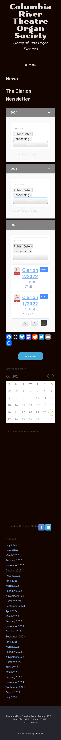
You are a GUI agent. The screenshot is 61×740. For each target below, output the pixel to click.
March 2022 (12, 672)
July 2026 (11, 545)
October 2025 (13, 570)
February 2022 (14, 677)
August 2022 (13, 667)
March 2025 (12, 585)
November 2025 (15, 565)
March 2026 (12, 555)
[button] (30, 112)
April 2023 (11, 641)
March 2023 (12, 646)
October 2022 (13, 662)
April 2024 (11, 611)
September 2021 (15, 687)
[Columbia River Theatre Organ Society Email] (48, 527)
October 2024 (13, 601)
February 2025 (14, 590)
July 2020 (11, 697)
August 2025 (13, 575)
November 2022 (15, 656)
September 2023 (15, 636)
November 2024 (15, 596)
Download (44, 269)
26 (51, 412)
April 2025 (11, 580)
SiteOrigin (39, 733)
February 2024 (14, 621)
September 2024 (15, 606)
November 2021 (15, 682)
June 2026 (12, 550)
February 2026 (14, 560)
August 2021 (13, 692)
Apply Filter (30, 144)
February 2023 (14, 651)
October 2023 (13, 631)
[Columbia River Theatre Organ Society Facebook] (41, 527)
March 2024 (12, 616)
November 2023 (15, 626)
